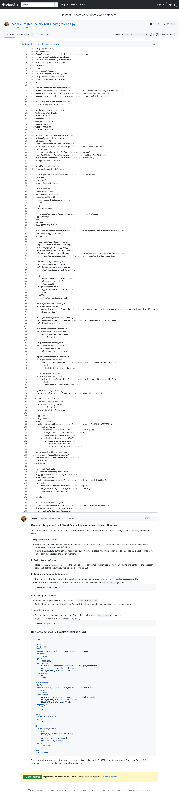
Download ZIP (167, 34)
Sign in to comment (110, 776)
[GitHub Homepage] (29, 790)
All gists (64, 5)
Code (11, 34)
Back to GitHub (78, 5)
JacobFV (16, 24)
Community (85, 790)
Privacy (60, 790)
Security (68, 790)
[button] (151, 34)
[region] (89, 280)
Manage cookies (113, 790)
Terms (52, 790)
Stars (44, 34)
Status (76, 790)
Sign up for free (33, 777)
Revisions (26, 34)
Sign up (171, 4)
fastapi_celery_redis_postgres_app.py (50, 24)
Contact (102, 790)
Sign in (160, 4)
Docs (94, 790)
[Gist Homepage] (10, 4)
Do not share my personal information (136, 790)
